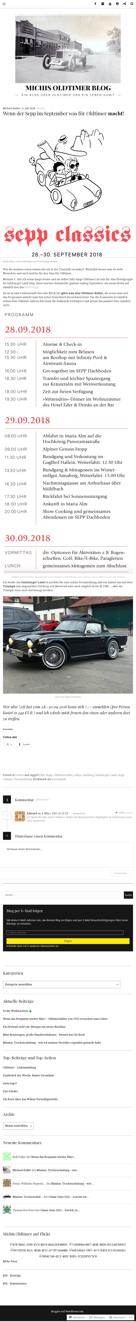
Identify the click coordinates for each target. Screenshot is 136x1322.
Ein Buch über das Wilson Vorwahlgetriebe (30, 1099)
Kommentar (120, 873)
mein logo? (10, 1083)
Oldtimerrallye (63, 775)
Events (41, 108)
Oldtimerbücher (123, 4)
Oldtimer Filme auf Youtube (108, 4)
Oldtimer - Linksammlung (19, 1067)
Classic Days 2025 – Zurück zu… (60, 1210)
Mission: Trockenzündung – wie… (58, 1170)
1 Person (129, 813)
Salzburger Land (106, 775)
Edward (32, 813)
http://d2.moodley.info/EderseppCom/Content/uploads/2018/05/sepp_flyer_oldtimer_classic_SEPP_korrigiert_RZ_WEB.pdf (71, 577)
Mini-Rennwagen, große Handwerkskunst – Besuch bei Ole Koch (44, 1034)
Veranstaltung (23, 779)
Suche (130, 4)
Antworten (79, 813)
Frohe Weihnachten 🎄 (17, 1011)
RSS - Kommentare (15, 1283)
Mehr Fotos (10, 1261)
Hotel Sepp (31, 287)
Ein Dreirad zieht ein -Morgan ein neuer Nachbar (34, 1026)
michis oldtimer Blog (68, 87)
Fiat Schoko (10, 1091)
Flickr (101, 4)
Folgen (68, 941)
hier (88, 706)
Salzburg (88, 775)
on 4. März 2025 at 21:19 (53, 813)
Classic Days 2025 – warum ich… (68, 1196)
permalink (59, 779)
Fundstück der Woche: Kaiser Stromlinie (28, 1075)
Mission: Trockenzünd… (28, 1196)
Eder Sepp (45, 775)
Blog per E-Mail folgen (24, 910)
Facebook (94, 4)
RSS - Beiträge (12, 1275)
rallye (77, 775)
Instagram (116, 4)
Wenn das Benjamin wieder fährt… (53, 1157)
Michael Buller (12, 108)
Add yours (42, 799)
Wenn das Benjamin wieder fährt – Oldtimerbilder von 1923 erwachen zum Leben (55, 1018)
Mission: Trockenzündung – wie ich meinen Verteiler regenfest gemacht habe (52, 1042)
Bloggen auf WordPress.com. (67, 1311)
